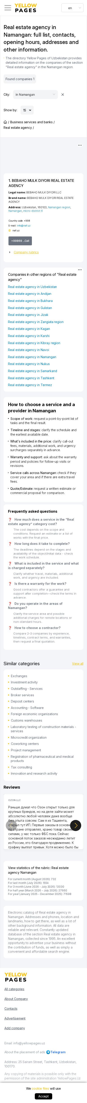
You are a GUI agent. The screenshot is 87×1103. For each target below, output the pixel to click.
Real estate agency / (19, 127)
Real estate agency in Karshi (29, 336)
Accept (43, 1096)
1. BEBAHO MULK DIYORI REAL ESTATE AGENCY (41, 183)
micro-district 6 (33, 210)
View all (77, 663)
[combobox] (72, 7)
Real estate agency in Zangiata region (36, 322)
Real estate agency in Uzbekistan (32, 287)
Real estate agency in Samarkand (32, 371)
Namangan (15, 210)
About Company (16, 999)
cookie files (40, 1088)
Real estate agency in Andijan (29, 294)
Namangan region (59, 207)
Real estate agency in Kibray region (34, 343)
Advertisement (14, 1018)
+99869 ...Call (20, 240)
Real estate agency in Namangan (32, 357)
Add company (14, 1028)
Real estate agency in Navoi (28, 350)
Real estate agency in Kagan (29, 329)
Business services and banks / (32, 122)
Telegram (58, 1052)
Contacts (10, 1008)
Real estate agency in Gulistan (30, 308)
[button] (43, 252)
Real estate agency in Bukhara (30, 301)
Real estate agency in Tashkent (31, 378)
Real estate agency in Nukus (29, 364)
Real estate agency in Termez (30, 385)
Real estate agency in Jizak (28, 315)
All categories (14, 989)
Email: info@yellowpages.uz (24, 1043)
